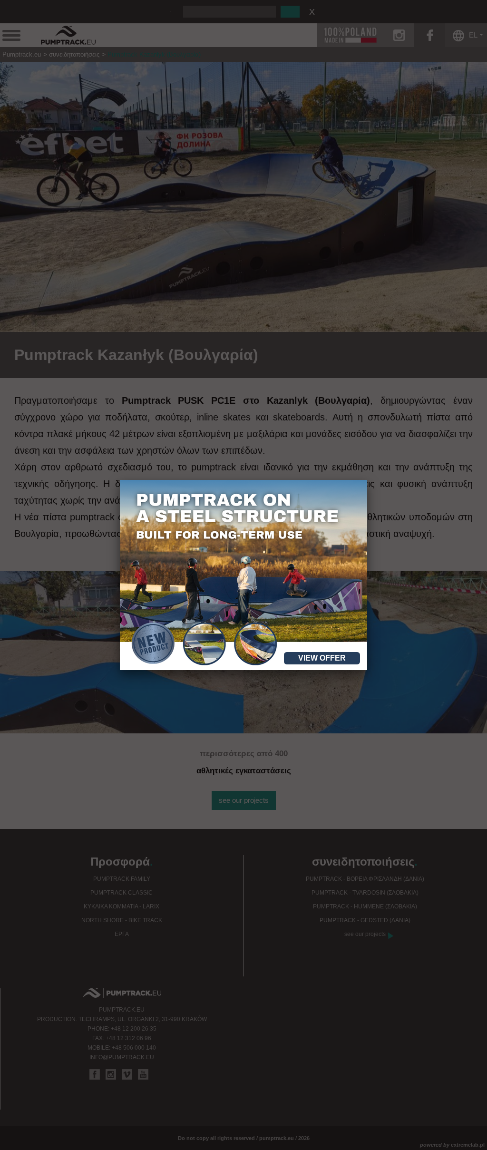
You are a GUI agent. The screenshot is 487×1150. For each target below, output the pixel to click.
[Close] (367, 479)
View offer (322, 658)
